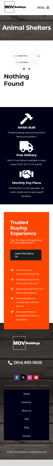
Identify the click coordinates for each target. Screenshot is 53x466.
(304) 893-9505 (28, 362)
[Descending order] (38, 55)
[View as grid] (23, 68)
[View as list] (29, 68)
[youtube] (36, 377)
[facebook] (16, 377)
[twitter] (23, 377)
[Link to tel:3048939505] (10, 363)
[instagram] (29, 377)
